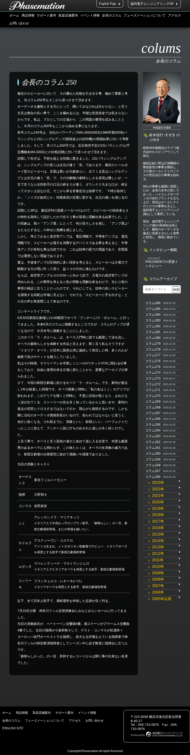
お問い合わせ (19, 23)
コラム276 (153, 361)
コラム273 (153, 378)
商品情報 (27, 15)
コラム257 (153, 471)
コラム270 (153, 396)
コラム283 (153, 320)
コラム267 (153, 413)
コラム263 (153, 436)
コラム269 (153, 401)
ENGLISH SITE (12, 728)
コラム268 (153, 407)
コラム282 (153, 326)
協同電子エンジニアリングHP (152, 4)
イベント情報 (89, 15)
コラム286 (153, 303)
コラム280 (153, 338)
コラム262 (153, 442)
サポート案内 (46, 15)
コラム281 (153, 332)
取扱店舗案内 (68, 15)
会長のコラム (111, 15)
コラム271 (153, 390)
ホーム (14, 15)
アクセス (174, 15)
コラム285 (153, 309)
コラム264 (153, 430)
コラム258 (153, 465)
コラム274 (153, 372)
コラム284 (153, 314)
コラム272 (153, 384)
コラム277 (153, 355)
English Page (107, 3)
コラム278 (153, 349)
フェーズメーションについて (144, 15)
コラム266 (153, 419)
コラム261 (153, 448)
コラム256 (153, 477)
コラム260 (153, 453)
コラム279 (153, 343)
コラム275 (153, 367)
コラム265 (153, 424)
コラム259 (153, 459)
